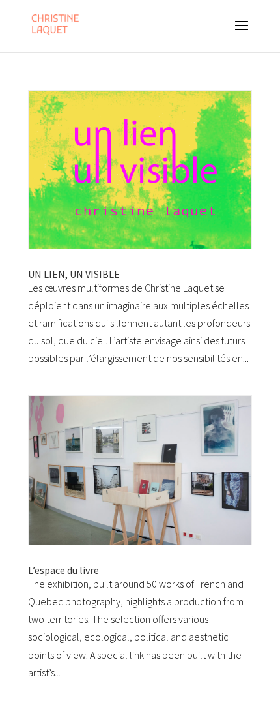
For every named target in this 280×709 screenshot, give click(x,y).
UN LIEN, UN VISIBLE (74, 273)
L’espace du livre (63, 570)
